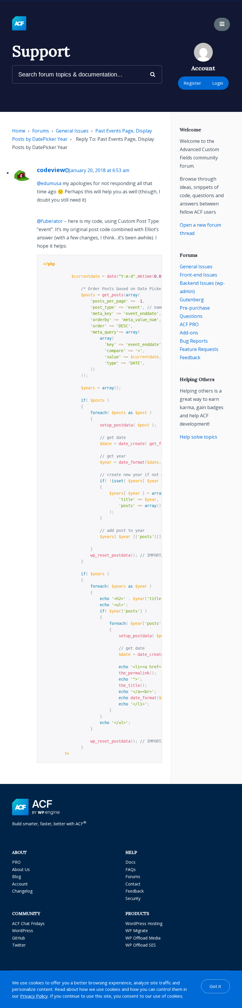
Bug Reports (194, 341)
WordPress (22, 930)
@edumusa (49, 183)
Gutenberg (192, 299)
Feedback (190, 357)
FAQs (130, 869)
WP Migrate (136, 930)
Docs (130, 862)
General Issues (72, 131)
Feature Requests (199, 349)
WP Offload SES (140, 945)
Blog (16, 876)
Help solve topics (198, 437)
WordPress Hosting (143, 923)
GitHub (18, 938)
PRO (16, 862)
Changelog (22, 891)
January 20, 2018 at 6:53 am (99, 170)
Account (20, 884)
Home (18, 131)
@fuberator (50, 221)
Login (217, 83)
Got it (215, 986)
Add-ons (189, 332)
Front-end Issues (198, 275)
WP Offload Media (143, 938)
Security (132, 898)
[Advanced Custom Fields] (19, 23)
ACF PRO (189, 324)
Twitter (19, 945)
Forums (40, 131)
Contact (132, 884)
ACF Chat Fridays (28, 923)
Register (192, 83)
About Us (21, 869)
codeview (51, 170)
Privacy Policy (34, 996)
